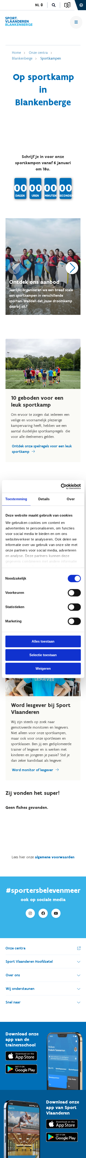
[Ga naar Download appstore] (21, 1061)
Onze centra (38, 52)
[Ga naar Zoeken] (53, 5)
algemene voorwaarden (54, 857)
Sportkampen (50, 58)
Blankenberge (22, 58)
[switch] (74, 592)
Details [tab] (44, 499)
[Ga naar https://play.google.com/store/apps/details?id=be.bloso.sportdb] (62, 1143)
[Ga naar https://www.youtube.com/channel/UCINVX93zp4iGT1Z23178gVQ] (56, 913)
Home (16, 52)
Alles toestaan (43, 641)
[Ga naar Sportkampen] (19, 22)
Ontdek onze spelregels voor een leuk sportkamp (42, 449)
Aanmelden (67, 5)
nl (38, 5)
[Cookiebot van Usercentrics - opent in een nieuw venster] (61, 486)
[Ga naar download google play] (21, 1074)
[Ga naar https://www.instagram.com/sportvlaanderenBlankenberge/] (30, 913)
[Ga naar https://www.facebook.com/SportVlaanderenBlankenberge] (43, 913)
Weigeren (43, 668)
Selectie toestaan (43, 655)
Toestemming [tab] (16, 499)
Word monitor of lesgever (32, 770)
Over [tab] (71, 499)
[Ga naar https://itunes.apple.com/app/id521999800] (62, 1129)
